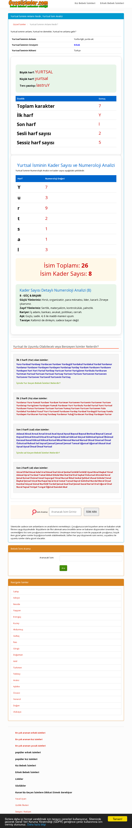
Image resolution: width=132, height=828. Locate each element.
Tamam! (117, 819)
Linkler (19, 778)
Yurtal (41, 370)
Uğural (102, 483)
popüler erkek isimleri (28, 752)
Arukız (16, 680)
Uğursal (84, 443)
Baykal (20, 480)
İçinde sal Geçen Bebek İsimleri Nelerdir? (38, 452)
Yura (19, 364)
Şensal (67, 443)
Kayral (77, 480)
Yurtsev (68, 373)
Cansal (108, 433)
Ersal (50, 436)
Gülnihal (85, 480)
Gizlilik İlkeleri (22, 805)
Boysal (100, 433)
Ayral (27, 474)
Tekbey (16, 673)
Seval (41, 478)
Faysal (56, 436)
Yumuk (36, 402)
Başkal (102, 472)
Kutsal (52, 440)
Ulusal (101, 443)
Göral (60, 472)
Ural (43, 472)
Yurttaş (66, 377)
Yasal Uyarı (20, 798)
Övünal (34, 478)
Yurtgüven (78, 370)
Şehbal (85, 478)
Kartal (90, 483)
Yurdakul (78, 364)
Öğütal (49, 486)
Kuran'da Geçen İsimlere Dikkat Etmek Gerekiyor (43, 792)
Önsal (107, 440)
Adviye (16, 597)
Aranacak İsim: (47, 557)
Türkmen (17, 667)
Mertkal (64, 474)
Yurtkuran (101, 370)
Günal (36, 483)
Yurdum (84, 367)
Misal (60, 440)
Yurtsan (40, 373)
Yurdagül (67, 364)
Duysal (20, 436)
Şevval (76, 483)
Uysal (19, 446)
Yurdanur (107, 364)
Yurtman (21, 373)
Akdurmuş (18, 629)
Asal (54, 433)
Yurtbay (50, 370)
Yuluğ (71, 414)
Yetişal (33, 486)
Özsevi (16, 692)
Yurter (68, 370)
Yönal (110, 472)
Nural (19, 486)
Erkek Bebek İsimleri (112, 3)
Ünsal (33, 446)
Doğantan (18, 654)
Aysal (60, 433)
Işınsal (100, 436)
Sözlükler (20, 785)
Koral (107, 474)
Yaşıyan (17, 610)
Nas (15, 642)
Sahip (16, 591)
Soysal (43, 443)
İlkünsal (108, 436)
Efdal (26, 472)
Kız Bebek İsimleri (85, 3)
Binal (96, 472)
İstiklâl (75, 472)
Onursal (99, 440)
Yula (103, 408)
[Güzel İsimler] (29, 4)
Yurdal (97, 364)
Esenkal (20, 483)
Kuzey (16, 623)
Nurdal (94, 480)
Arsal (42, 433)
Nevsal (67, 440)
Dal (71, 474)
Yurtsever (22, 377)
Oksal (91, 440)
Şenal (19, 478)
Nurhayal (43, 480)
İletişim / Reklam (23, 811)
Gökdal (101, 478)
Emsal (28, 436)
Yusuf (40, 411)
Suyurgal (49, 478)
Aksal (28, 433)
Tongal (41, 486)
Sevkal (78, 478)
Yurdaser (32, 367)
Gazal (83, 483)
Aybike (16, 686)
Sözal (34, 480)
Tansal (75, 443)
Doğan (16, 705)
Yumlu (109, 411)
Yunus (30, 408)
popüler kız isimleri (26, 759)
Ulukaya (17, 711)
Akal (65, 486)
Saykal (81, 474)
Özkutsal (21, 443)
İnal (55, 472)
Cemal (62, 480)
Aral (56, 480)
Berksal (91, 433)
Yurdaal (26, 364)
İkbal (71, 478)
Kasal (29, 440)
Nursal (75, 440)
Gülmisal (91, 436)
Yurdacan (46, 364)
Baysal (74, 433)
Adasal (20, 433)
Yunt (101, 405)
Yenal (108, 478)
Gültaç (16, 635)
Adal (38, 472)
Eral (75, 474)
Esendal (58, 486)
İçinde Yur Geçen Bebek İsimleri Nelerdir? (38, 383)
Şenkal (67, 472)
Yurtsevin (56, 377)
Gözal (19, 472)
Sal (37, 443)
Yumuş (67, 408)
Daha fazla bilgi (36, 824)
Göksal (65, 436)
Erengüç (17, 616)
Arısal (35, 433)
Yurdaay (36, 364)
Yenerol (17, 699)
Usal (108, 443)
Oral (96, 483)
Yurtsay (59, 373)
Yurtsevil (45, 377)
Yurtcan (59, 370)
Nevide (16, 604)
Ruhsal (31, 443)
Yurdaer (56, 364)
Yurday (75, 367)
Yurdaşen (43, 367)
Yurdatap (65, 367)
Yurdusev (94, 367)
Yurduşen (21, 370)
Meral (101, 480)
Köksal (36, 440)
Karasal (20, 440)
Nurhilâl (44, 483)
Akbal (49, 474)
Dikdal (56, 474)
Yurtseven (88, 373)
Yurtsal (31, 373)
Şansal (51, 443)
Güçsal (81, 436)
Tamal (42, 474)
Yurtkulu (90, 370)
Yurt (30, 370)
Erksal (43, 436)
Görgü (16, 648)
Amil (15, 661)
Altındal (99, 474)
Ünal (109, 483)
